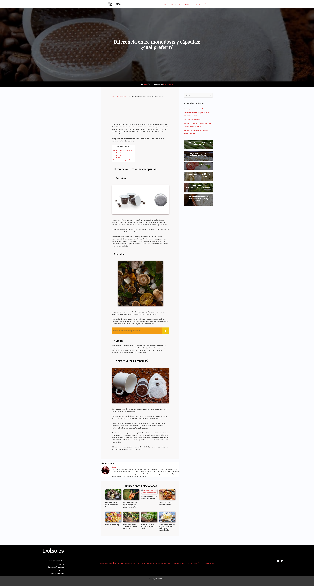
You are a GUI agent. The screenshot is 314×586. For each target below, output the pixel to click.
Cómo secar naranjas (112, 525)
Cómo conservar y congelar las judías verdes (148, 526)
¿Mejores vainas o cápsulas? (121, 160)
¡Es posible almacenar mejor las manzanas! (149, 497)
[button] (205, 4)
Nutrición (185, 563)
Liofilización (174, 563)
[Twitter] (282, 561)
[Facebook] (278, 561)
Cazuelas (130, 563)
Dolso (117, 3)
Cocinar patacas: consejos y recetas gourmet (111, 504)
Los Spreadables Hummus (192, 120)
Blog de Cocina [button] (175, 4)
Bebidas (110, 563)
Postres (195, 563)
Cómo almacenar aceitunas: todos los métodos (130, 526)
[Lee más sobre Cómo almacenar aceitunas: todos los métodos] (131, 517)
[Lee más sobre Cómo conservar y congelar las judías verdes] (149, 517)
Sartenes (207, 563)
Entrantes (157, 563)
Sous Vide (212, 563)
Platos (191, 563)
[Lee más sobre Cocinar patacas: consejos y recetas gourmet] (113, 494)
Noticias (179, 563)
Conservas (136, 563)
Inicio (113, 96)
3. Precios (118, 158)
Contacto (60, 564)
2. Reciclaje (118, 155)
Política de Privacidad (56, 567)
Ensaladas (152, 563)
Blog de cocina (168, 84)
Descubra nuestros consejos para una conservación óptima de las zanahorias (130, 505)
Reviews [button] (187, 4)
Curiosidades (145, 563)
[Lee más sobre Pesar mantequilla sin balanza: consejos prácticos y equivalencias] (167, 517)
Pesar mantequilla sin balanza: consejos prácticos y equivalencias (167, 527)
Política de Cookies (57, 573)
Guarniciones (167, 563)
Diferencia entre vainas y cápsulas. (123, 151)
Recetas (201, 563)
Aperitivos (102, 563)
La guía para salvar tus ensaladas (195, 109)
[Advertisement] (140, 111)
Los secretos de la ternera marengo (165, 503)
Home (165, 4)
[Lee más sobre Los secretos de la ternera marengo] (167, 494)
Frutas (163, 563)
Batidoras (106, 563)
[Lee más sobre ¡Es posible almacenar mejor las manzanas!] (149, 491)
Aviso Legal (60, 570)
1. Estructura (119, 153)
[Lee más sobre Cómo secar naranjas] (113, 517)
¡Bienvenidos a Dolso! (56, 561)
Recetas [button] (197, 4)
